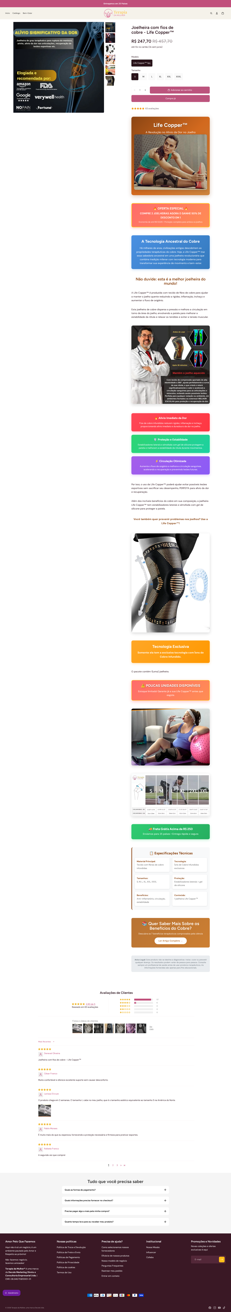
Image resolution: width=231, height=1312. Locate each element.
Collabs (150, 1257)
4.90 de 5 (90, 1004)
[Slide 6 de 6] (110, 81)
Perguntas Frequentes (112, 1265)
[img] (44, 1049)
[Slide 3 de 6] (110, 49)
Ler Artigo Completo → (171, 940)
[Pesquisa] (211, 13)
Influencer (151, 1252)
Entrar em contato (110, 1276)
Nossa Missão (153, 1247)
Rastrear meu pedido (112, 1270)
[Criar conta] (222, 1259)
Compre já (170, 98)
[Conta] (217, 13)
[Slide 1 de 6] (110, 27)
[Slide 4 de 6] (110, 59)
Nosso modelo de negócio (114, 1260)
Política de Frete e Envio (68, 1252)
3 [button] (117, 1165)
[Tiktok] (224, 1307)
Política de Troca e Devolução (71, 1247)
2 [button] (112, 1165)
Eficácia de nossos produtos (115, 1255)
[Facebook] (209, 1307)
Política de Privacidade (68, 1262)
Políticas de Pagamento (68, 1257)
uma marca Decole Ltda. (35, 1308)
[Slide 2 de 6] (110, 38)
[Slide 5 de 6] (110, 70)
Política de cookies (66, 1267)
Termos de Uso (64, 1272)
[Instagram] (214, 1307)
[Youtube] (219, 1307)
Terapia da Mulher (18, 1308)
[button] (125, 1000)
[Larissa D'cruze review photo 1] (44, 1110)
